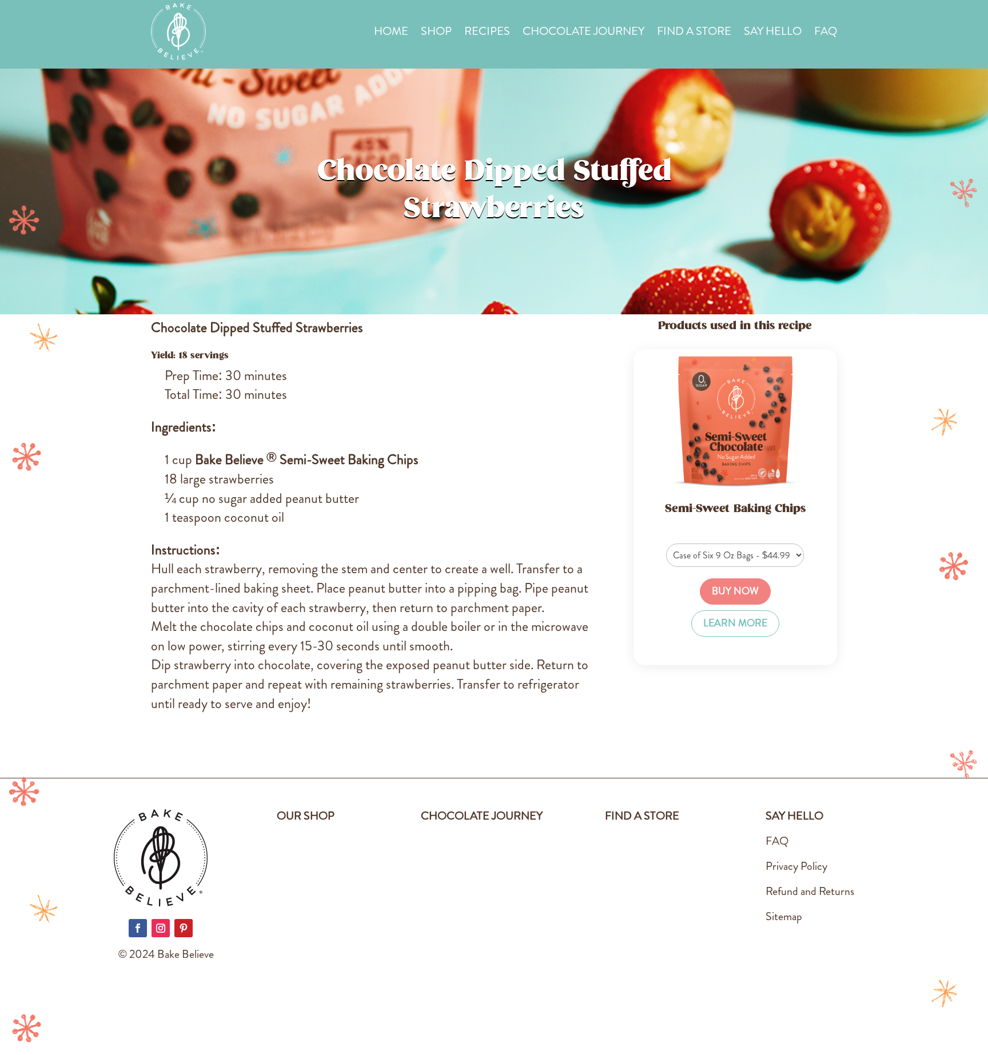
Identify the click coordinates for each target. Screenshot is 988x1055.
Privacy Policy (796, 866)
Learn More (735, 623)
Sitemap (784, 916)
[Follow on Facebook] (138, 928)
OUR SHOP (305, 816)
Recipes (487, 33)
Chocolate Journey (583, 33)
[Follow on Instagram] (161, 928)
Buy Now (735, 591)
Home (391, 33)
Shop (436, 33)
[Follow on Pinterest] (183, 928)
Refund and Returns (810, 891)
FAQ (825, 33)
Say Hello (773, 33)
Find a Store (694, 33)
